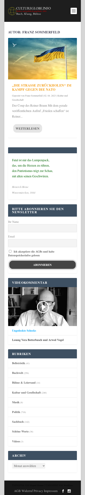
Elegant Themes (36, 485)
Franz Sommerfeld (33, 95)
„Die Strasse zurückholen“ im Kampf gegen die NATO (42, 87)
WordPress (68, 485)
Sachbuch (18, 422)
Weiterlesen (28, 128)
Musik (16, 402)
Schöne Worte (20, 431)
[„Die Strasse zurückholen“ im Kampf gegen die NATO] (42, 58)
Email (11, 236)
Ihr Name (13, 222)
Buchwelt (17, 373)
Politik (16, 412)
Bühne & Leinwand (24, 382)
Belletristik (18, 363)
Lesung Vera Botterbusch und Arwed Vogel (38, 340)
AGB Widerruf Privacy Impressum (36, 491)
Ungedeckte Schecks (24, 330)
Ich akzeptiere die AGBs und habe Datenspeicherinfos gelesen (31, 253)
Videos (16, 441)
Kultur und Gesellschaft (26, 392)
